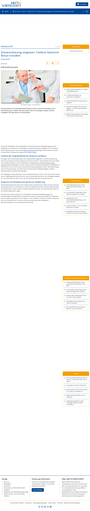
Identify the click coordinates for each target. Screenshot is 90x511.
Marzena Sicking (5, 59)
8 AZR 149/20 (32, 152)
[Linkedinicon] (50, 507)
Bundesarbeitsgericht (30, 150)
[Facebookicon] (39, 507)
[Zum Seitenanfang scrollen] (87, 508)
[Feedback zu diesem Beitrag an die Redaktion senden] (58, 63)
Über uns (6, 482)
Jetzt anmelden (37, 490)
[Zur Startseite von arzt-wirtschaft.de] (11, 4)
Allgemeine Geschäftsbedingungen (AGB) (16, 492)
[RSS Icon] (45, 507)
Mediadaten (7, 484)
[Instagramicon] (42, 507)
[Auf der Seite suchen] (86, 11)
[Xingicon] (47, 507)
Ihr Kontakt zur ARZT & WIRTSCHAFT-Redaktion (14, 489)
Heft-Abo (59, 503)
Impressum (28, 503)
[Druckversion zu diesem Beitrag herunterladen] (47, 63)
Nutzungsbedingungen (40, 503)
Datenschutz (52, 503)
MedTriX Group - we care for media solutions (14, 495)
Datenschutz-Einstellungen (72, 503)
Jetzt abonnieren (75, 51)
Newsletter (7, 486)
